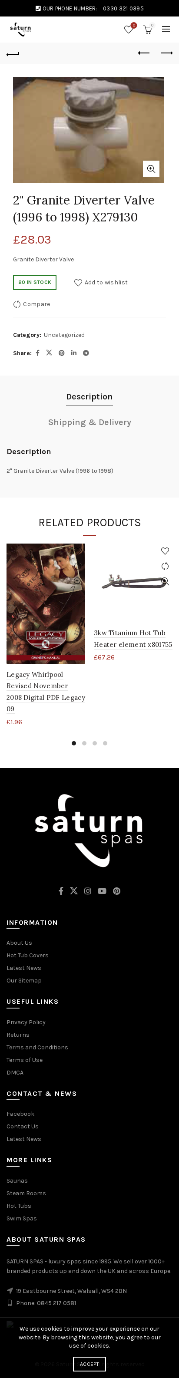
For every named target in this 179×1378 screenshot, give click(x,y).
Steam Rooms (26, 1193)
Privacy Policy (26, 1022)
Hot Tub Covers (28, 955)
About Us (19, 942)
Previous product (144, 53)
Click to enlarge (151, 169)
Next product (166, 53)
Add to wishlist (106, 282)
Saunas (17, 1180)
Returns (18, 1034)
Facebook (20, 1114)
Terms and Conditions (37, 1047)
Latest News (24, 968)
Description (89, 397)
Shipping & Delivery (89, 422)
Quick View (77, 581)
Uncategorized (64, 335)
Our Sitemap (24, 980)
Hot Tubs (19, 1206)
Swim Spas (22, 1218)
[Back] (13, 53)
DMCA (15, 1072)
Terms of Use (25, 1060)
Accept (89, 1364)
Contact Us (23, 1126)
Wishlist (134, 25)
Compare (36, 303)
